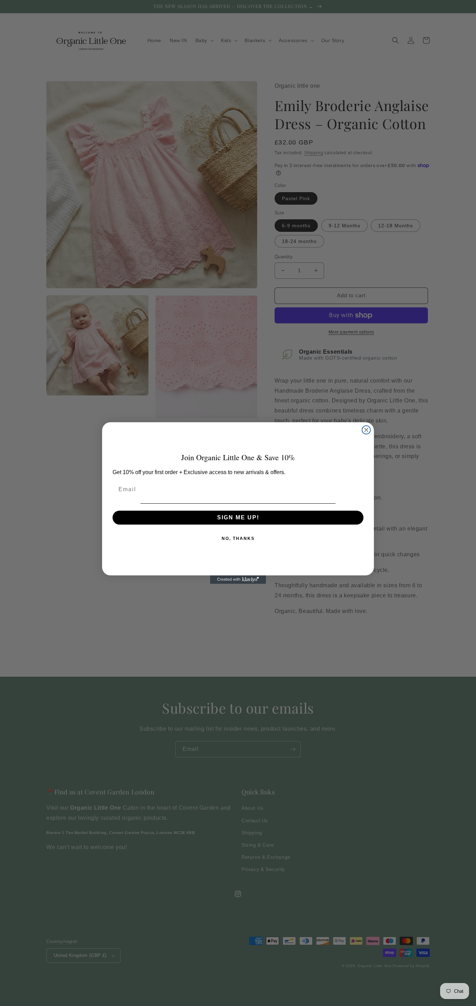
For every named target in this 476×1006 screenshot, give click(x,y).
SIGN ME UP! (238, 517)
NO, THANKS (238, 538)
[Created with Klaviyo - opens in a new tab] (238, 579)
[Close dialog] (366, 430)
